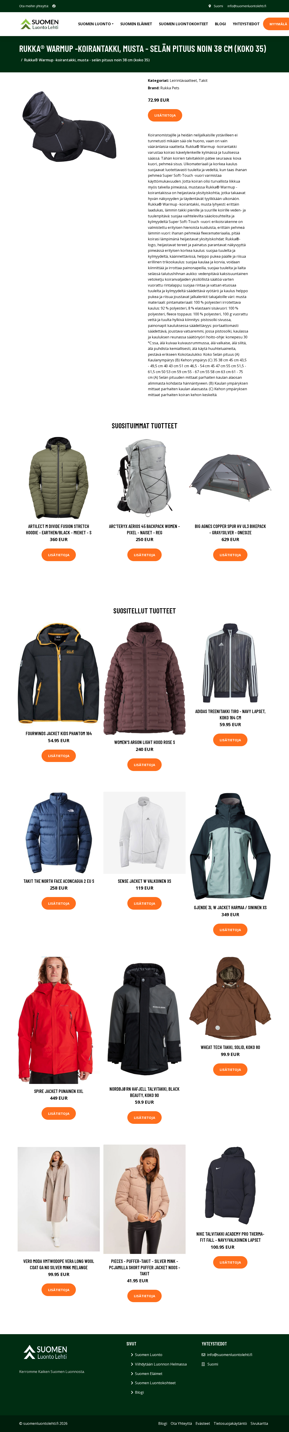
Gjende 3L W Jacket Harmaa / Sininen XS (230, 907)
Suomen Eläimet (136, 23)
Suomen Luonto (148, 1354)
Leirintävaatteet (183, 80)
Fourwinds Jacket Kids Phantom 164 (59, 733)
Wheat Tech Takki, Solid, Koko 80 (230, 1047)
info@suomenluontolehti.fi (247, 6)
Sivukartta (259, 1423)
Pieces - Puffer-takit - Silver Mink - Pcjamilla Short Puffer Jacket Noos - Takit (144, 1267)
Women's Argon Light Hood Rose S (144, 742)
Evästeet (203, 1423)
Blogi (220, 23)
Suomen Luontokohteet (183, 23)
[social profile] (54, 6)
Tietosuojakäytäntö (230, 1423)
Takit (203, 80)
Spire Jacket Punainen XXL (58, 1091)
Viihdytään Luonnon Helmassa (161, 1364)
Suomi (218, 6)
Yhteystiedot (246, 23)
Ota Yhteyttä (181, 1423)
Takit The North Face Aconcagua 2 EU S (58, 881)
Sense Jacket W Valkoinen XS (144, 881)
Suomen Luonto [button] (94, 23)
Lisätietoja (165, 115)
